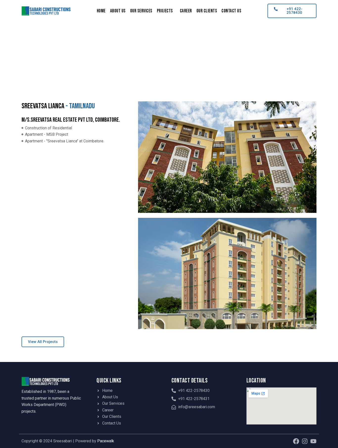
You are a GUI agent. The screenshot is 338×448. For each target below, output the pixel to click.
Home (101, 11)
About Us (118, 11)
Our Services (141, 11)
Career (186, 11)
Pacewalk (105, 441)
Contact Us (231, 11)
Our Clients (206, 11)
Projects (165, 11)
